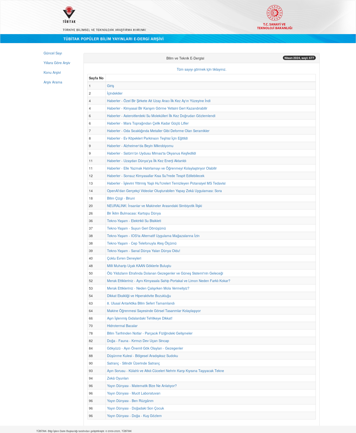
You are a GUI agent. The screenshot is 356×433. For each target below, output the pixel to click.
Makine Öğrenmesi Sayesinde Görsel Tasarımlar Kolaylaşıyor (154, 310)
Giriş (110, 85)
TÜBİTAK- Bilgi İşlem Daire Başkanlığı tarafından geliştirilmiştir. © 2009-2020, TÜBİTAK (84, 431)
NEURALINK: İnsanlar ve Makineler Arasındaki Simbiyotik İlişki (154, 205)
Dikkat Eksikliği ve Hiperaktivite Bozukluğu (139, 295)
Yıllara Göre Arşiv (57, 62)
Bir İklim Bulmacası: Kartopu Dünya (134, 213)
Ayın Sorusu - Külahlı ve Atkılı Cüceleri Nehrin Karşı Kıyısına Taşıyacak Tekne (165, 370)
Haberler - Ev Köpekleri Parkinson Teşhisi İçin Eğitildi (147, 138)
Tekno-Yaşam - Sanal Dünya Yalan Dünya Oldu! (143, 250)
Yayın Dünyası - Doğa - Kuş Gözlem (134, 415)
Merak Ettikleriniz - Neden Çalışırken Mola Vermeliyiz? (148, 288)
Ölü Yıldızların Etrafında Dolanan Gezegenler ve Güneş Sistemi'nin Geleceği (165, 273)
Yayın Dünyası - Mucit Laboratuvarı (133, 393)
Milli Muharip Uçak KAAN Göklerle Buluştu (139, 265)
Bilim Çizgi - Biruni (121, 198)
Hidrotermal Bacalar (122, 325)
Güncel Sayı (53, 53)
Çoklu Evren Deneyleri (124, 258)
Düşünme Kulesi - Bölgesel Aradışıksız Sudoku (142, 355)
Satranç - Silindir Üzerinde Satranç (133, 363)
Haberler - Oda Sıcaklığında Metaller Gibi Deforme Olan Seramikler (158, 130)
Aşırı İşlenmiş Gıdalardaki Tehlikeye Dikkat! (139, 318)
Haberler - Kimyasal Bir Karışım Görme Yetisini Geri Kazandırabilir (157, 108)
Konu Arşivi (52, 72)
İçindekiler (115, 93)
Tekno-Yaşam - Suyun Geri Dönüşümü (136, 228)
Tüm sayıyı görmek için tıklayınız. (201, 69)
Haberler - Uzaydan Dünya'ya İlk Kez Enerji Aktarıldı (146, 160)
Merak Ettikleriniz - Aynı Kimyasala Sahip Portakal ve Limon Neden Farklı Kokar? (168, 280)
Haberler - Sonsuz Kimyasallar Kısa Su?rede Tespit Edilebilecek (155, 175)
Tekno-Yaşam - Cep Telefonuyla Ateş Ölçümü (142, 243)
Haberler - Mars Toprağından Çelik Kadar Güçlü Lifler (148, 123)
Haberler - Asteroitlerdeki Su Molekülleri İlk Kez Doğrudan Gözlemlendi (161, 115)
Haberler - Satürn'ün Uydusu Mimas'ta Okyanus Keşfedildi (151, 153)
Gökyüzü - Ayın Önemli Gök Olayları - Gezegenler (145, 348)
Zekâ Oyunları (118, 378)
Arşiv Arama (53, 82)
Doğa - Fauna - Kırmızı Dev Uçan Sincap (138, 340)
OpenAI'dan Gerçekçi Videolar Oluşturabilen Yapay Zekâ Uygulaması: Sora (164, 190)
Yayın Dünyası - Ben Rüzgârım (130, 400)
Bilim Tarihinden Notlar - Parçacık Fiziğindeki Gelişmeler (150, 333)
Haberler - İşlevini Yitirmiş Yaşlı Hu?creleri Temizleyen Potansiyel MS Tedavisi (166, 183)
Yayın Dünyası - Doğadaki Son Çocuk (135, 408)
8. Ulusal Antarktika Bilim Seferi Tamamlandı (141, 303)
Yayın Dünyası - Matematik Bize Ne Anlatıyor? (142, 385)
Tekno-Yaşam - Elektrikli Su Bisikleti (134, 220)
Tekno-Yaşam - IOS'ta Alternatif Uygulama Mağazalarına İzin (153, 235)
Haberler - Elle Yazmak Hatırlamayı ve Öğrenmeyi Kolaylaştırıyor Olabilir (162, 168)
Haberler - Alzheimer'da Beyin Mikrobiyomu (140, 145)
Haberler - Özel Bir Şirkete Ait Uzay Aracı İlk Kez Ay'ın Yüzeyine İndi (158, 100)
